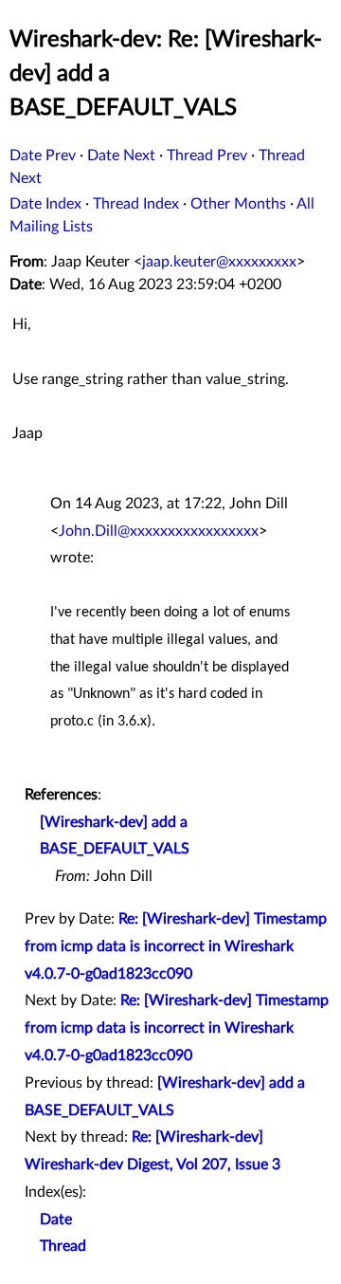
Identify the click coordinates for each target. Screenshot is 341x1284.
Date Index (45, 203)
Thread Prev (207, 155)
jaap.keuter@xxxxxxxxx (219, 261)
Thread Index (136, 203)
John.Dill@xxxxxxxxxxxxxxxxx (159, 531)
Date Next (121, 155)
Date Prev (42, 155)
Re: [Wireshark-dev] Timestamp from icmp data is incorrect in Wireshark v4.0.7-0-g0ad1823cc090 (176, 946)
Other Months (238, 203)
